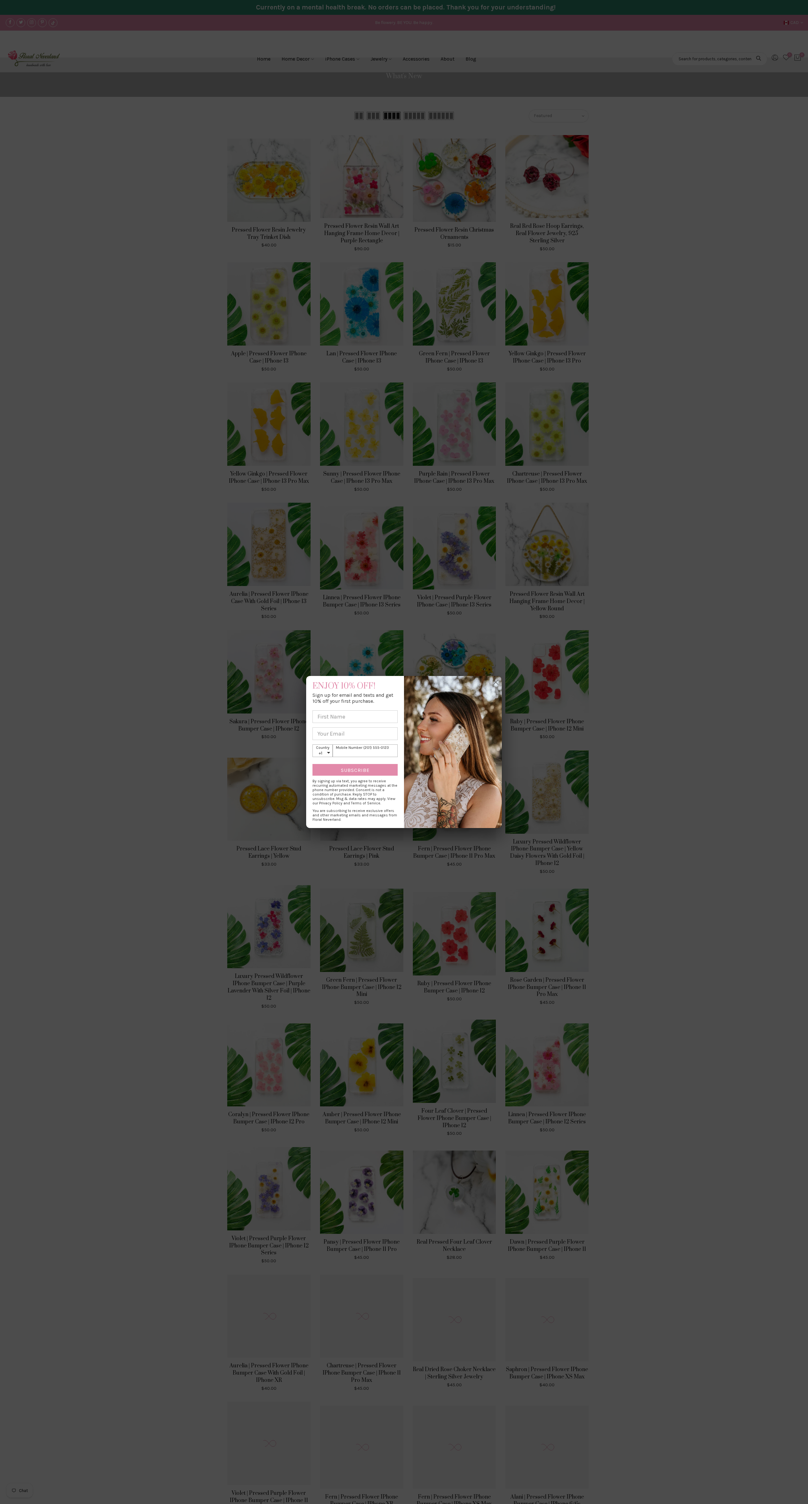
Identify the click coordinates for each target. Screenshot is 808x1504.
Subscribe (355, 770)
